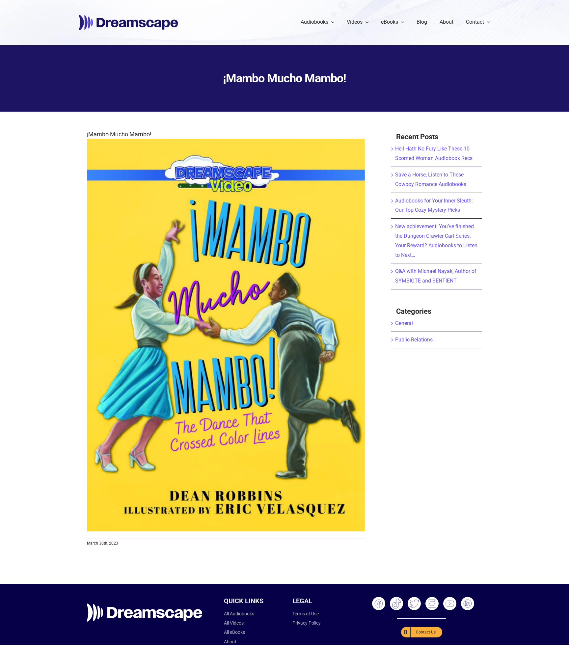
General (404, 323)
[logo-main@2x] (128, 17)
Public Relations (414, 339)
